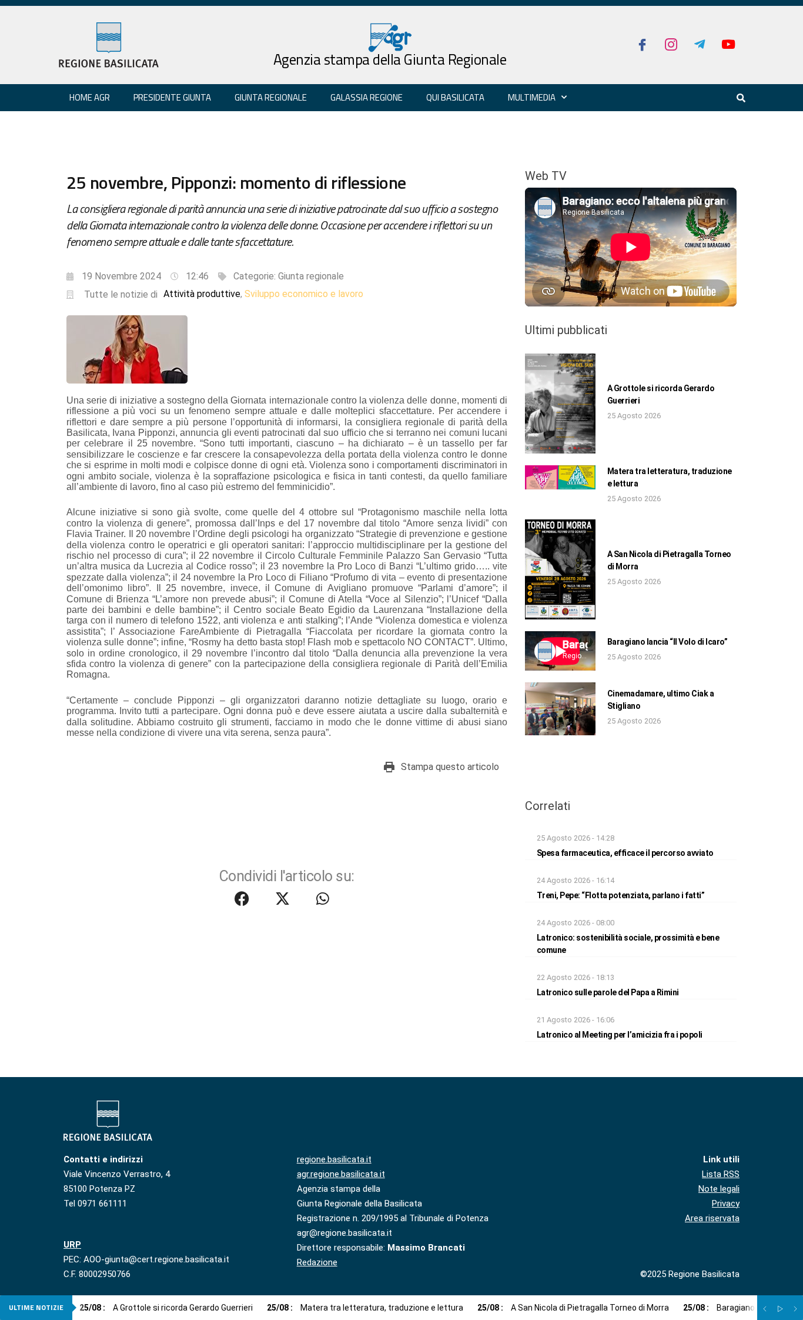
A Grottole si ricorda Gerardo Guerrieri (166, 1307)
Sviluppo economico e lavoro (304, 293)
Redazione (317, 1262)
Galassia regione (366, 97)
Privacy (726, 1203)
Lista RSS (721, 1174)
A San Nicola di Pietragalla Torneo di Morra (573, 1307)
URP (72, 1244)
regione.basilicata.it (334, 1159)
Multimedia (532, 97)
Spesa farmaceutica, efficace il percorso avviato (625, 853)
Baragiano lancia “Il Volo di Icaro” (667, 641)
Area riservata (712, 1218)
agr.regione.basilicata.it (341, 1174)
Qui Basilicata (455, 97)
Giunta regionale (271, 97)
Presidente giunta (172, 97)
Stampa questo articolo (450, 766)
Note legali (719, 1189)
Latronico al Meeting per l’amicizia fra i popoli (619, 1034)
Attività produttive (201, 293)
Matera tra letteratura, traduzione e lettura (365, 1307)
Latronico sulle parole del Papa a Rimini (608, 992)
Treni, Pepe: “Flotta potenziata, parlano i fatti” (621, 895)
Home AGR (89, 97)
